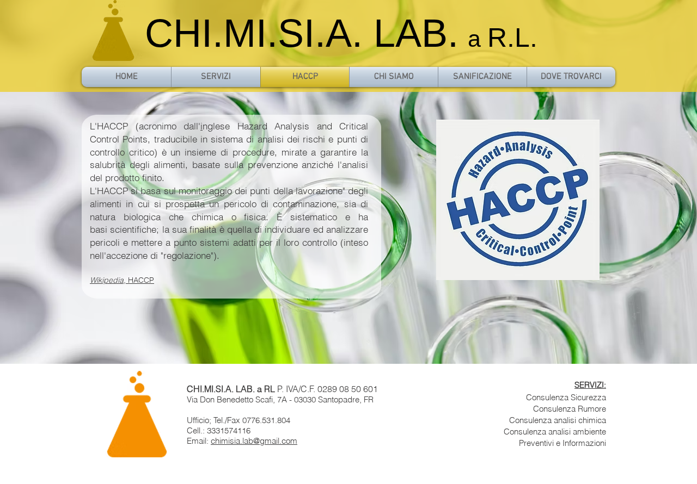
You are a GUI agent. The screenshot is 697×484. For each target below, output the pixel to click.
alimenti (169, 164)
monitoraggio (205, 190)
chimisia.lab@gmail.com (254, 441)
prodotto (122, 177)
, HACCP (122, 280)
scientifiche (133, 229)
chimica (207, 216)
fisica (255, 216)
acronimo (157, 126)
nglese (216, 126)
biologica (142, 216)
